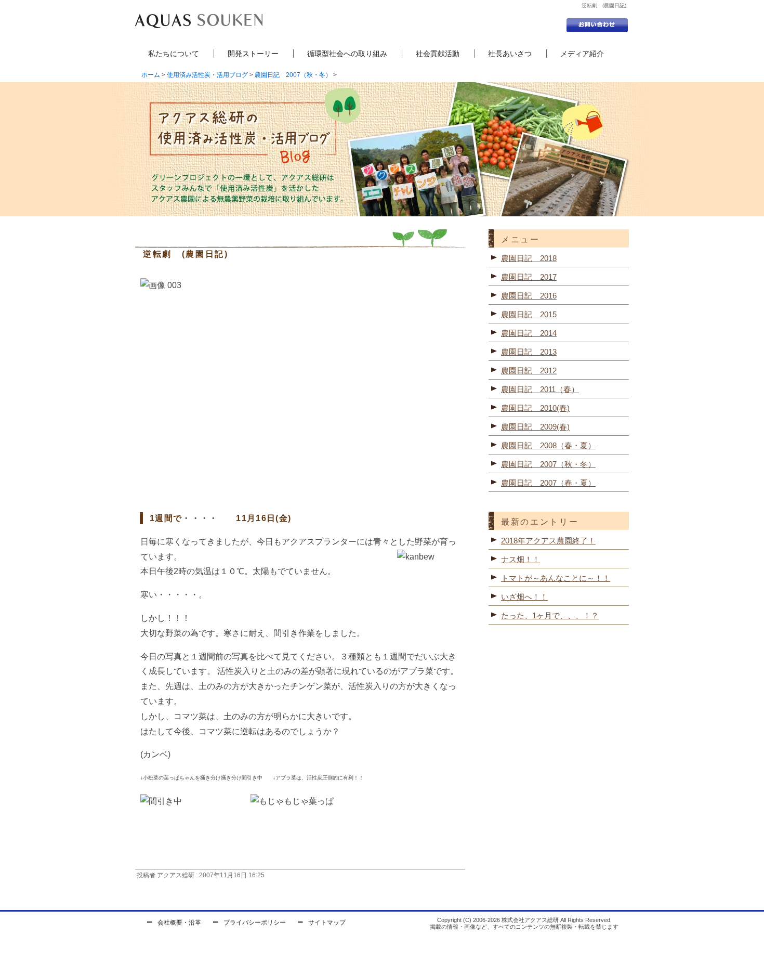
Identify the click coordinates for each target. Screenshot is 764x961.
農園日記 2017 (529, 276)
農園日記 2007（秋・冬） (293, 75)
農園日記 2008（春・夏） (548, 445)
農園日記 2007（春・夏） (548, 482)
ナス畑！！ (520, 559)
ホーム (150, 75)
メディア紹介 (582, 53)
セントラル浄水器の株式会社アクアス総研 (198, 21)
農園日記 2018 (529, 258)
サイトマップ (327, 922)
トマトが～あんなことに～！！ (555, 578)
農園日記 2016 (529, 295)
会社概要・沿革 (179, 922)
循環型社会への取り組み (347, 53)
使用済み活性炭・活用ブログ (207, 75)
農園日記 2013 (529, 351)
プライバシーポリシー (254, 922)
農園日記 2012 (529, 370)
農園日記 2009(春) (535, 426)
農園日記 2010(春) (535, 408)
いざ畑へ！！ (524, 596)
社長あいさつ (510, 53)
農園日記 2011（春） (540, 389)
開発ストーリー (253, 53)
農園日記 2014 (529, 333)
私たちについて (173, 53)
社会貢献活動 (437, 53)
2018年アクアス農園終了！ (548, 540)
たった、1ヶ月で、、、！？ (550, 615)
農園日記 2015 (529, 314)
